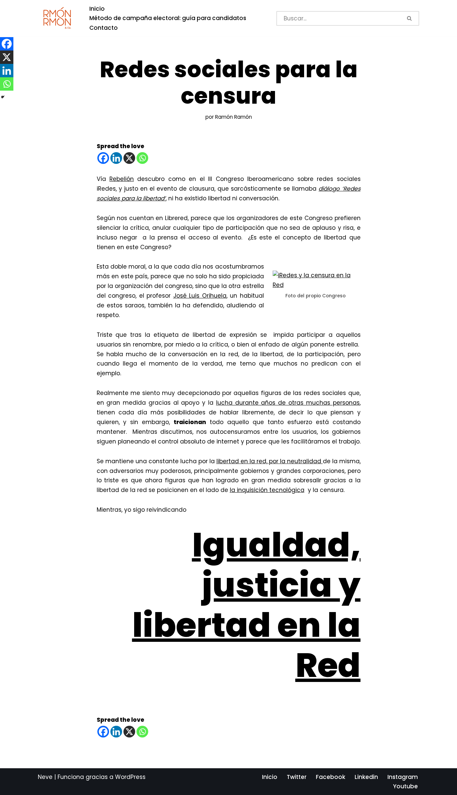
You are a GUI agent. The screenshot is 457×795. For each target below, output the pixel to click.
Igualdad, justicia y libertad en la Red (246, 605)
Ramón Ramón (233, 116)
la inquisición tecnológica (267, 490)
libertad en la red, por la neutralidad (269, 461)
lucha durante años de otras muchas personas (288, 403)
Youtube (405, 786)
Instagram (402, 777)
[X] (129, 158)
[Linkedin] (116, 158)
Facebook (330, 777)
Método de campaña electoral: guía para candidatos (167, 18)
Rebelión (121, 179)
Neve (45, 777)
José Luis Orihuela (199, 296)
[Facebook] (103, 158)
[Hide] (2, 97)
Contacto (103, 28)
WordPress (130, 777)
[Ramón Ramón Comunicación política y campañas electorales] (58, 18)
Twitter (296, 777)
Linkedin (366, 777)
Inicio (97, 9)
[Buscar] (410, 18)
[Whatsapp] (142, 158)
